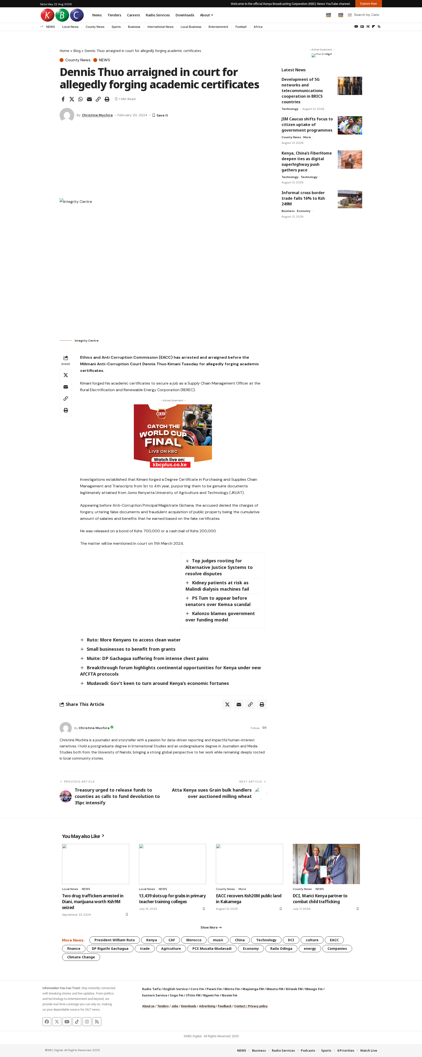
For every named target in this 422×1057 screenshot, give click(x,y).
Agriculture (171, 948)
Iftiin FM (193, 995)
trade (145, 948)
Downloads (188, 1006)
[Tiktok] (77, 1021)
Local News (70, 27)
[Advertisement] (163, 161)
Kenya (151, 940)
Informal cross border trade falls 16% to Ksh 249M (303, 198)
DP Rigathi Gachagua (110, 948)
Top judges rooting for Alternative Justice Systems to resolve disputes (219, 567)
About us (148, 1006)
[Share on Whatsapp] (80, 99)
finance (73, 948)
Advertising (207, 1006)
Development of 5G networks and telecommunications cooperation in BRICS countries (302, 91)
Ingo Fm (176, 995)
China (240, 940)
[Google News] (362, 26)
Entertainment (218, 27)
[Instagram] (87, 1021)
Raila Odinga (281, 948)
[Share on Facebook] (63, 99)
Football (240, 27)
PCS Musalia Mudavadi (212, 948)
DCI (291, 940)
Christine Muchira (97, 115)
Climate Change (81, 957)
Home (64, 50)
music (218, 940)
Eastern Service (154, 995)
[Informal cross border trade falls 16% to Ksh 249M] (350, 199)
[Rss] (379, 26)
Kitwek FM (294, 989)
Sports (116, 27)
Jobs (174, 1006)
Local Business (191, 27)
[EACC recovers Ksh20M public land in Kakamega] (249, 864)
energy (310, 948)
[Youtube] (67, 1021)
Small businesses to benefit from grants (131, 649)
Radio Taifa (151, 989)
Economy (303, 211)
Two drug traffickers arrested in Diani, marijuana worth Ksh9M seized (92, 901)
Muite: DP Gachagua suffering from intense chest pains (148, 658)
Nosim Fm (229, 995)
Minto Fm (232, 989)
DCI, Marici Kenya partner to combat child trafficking (320, 898)
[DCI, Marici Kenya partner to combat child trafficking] (326, 864)
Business (134, 27)
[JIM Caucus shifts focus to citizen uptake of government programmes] (350, 125)
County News (95, 27)
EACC (334, 940)
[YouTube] (356, 26)
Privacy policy (258, 1006)
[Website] (264, 728)
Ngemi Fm (211, 995)
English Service (175, 989)
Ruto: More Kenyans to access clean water (134, 640)
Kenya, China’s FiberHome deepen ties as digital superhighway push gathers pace (307, 161)
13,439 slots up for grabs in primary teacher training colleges (172, 898)
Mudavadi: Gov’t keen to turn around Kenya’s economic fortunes (158, 683)
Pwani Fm (214, 989)
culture (312, 940)
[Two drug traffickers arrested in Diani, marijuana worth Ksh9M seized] (95, 864)
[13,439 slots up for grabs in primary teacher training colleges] (172, 864)
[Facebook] (46, 1021)
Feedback (225, 1006)
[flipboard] (373, 26)
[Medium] (368, 26)
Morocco (193, 940)
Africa (258, 27)
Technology (290, 109)
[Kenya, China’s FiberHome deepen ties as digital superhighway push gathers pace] (350, 159)
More (307, 137)
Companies (337, 948)
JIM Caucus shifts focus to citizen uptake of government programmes (307, 124)
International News (160, 27)
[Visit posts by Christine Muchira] (67, 115)
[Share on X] (71, 99)
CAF (172, 940)
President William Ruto (115, 940)
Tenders (163, 1006)
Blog (77, 50)
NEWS (50, 27)
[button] (318, 15)
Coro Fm (197, 989)
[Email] (89, 99)
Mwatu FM (274, 989)
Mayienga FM (253, 989)
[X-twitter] (57, 1021)
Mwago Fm (314, 989)
